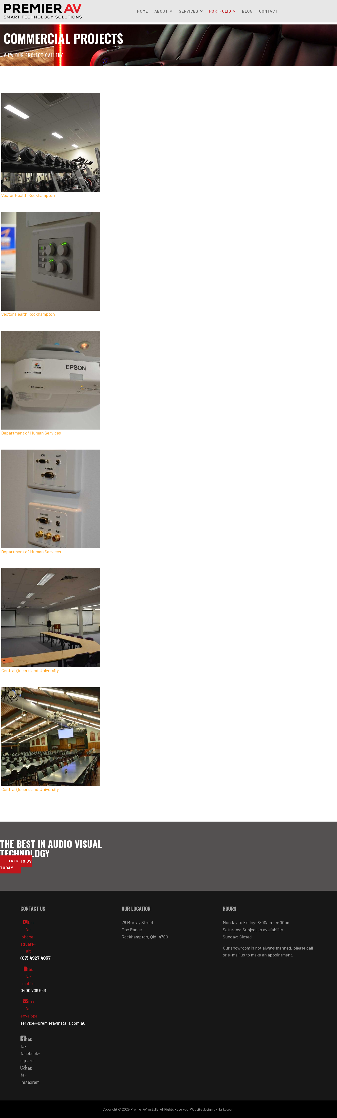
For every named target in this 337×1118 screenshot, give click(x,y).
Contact (268, 11)
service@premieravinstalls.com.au (52, 1023)
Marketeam (226, 1109)
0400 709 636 (33, 990)
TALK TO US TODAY (16, 864)
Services (188, 11)
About (161, 11)
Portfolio (220, 11)
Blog (247, 11)
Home (142, 11)
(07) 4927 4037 (35, 958)
